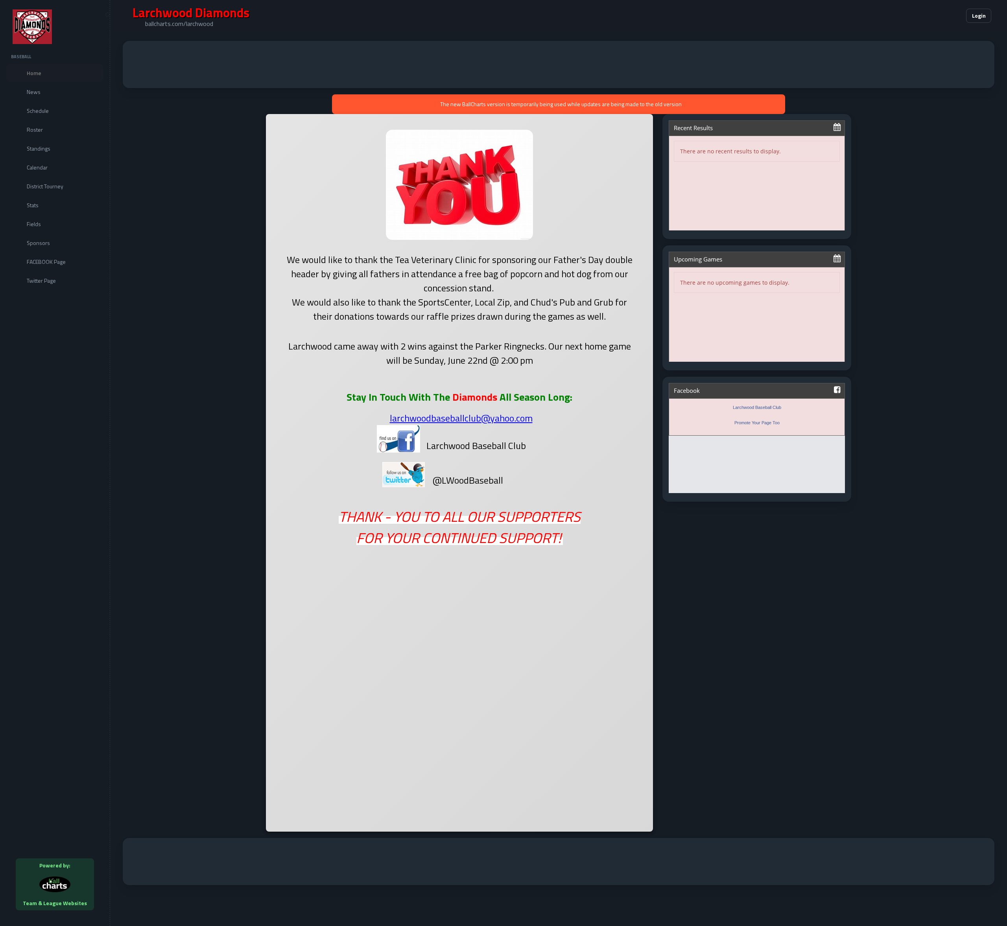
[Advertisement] (558, 64)
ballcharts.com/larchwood (179, 23)
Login (979, 15)
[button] (936, 16)
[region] (55, 463)
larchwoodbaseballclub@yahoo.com (461, 418)
